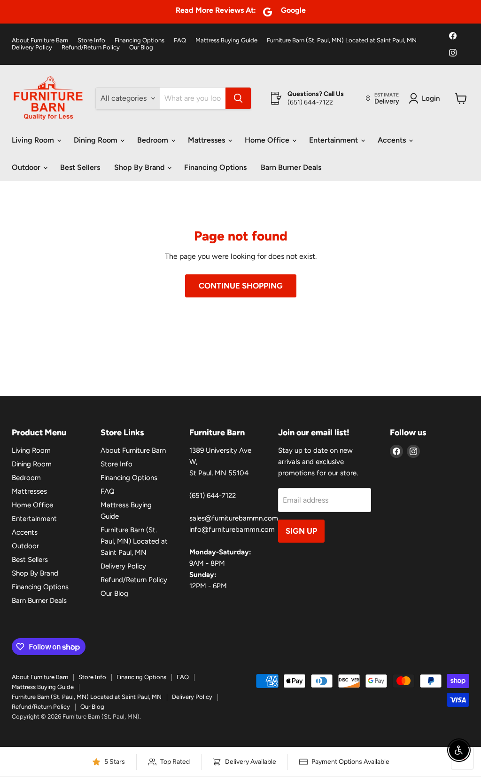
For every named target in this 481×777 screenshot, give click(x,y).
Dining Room (96, 140)
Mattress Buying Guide (226, 40)
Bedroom (153, 140)
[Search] (238, 98)
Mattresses (207, 140)
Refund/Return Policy (91, 47)
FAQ (180, 40)
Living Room (34, 140)
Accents (393, 140)
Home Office (268, 140)
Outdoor (27, 167)
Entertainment (334, 140)
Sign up (301, 531)
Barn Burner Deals (291, 167)
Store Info (91, 40)
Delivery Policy (32, 47)
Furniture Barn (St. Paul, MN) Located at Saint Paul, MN (342, 40)
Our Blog (141, 47)
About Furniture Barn (40, 40)
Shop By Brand (140, 167)
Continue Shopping (241, 285)
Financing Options (139, 40)
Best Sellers (80, 167)
